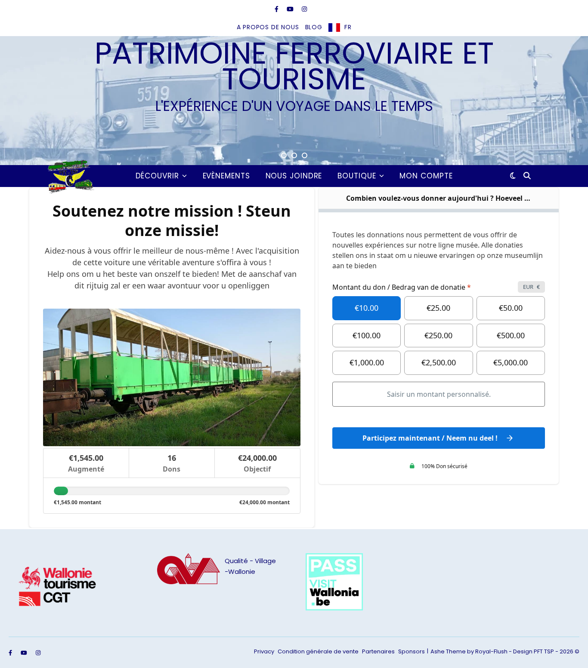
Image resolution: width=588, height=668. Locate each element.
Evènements (226, 176)
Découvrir (157, 176)
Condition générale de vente (318, 651)
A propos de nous (268, 27)
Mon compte (425, 176)
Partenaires (378, 651)
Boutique (356, 176)
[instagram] (304, 9)
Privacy (264, 651)
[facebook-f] (277, 9)
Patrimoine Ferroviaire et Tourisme (294, 66)
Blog (313, 27)
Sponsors (411, 651)
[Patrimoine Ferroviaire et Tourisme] (69, 176)
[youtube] (291, 9)
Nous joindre (294, 176)
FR (348, 27)
